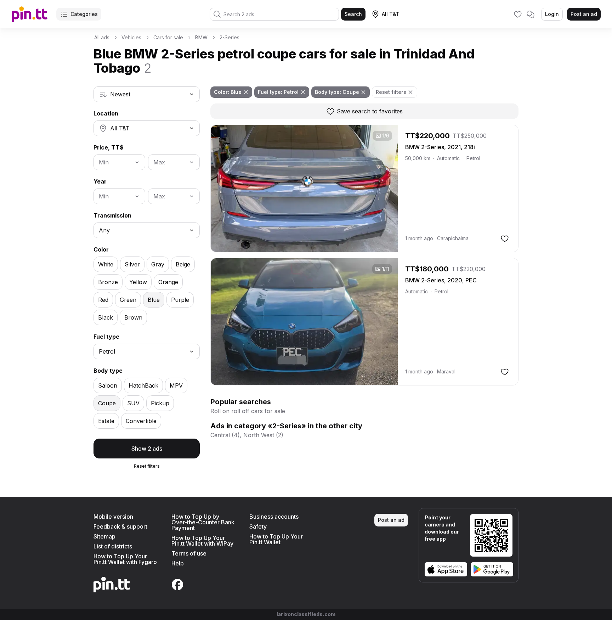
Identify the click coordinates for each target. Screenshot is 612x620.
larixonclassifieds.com (306, 614)
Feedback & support (120, 526)
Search (353, 14)
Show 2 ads (146, 448)
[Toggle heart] (504, 238)
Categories (84, 14)
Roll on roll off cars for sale (247, 411)
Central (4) (225, 435)
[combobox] (147, 94)
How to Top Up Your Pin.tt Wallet (276, 539)
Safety (258, 526)
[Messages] (530, 14)
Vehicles (131, 37)
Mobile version (113, 516)
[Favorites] (517, 14)
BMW (201, 37)
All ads (101, 37)
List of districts (113, 546)
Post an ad (584, 14)
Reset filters (147, 466)
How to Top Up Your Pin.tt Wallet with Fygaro (125, 559)
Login (552, 14)
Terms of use (188, 553)
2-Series (229, 37)
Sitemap (104, 536)
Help (177, 563)
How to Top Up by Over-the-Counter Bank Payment (202, 522)
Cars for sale (168, 37)
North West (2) (263, 435)
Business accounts (274, 516)
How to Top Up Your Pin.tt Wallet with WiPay (202, 540)
